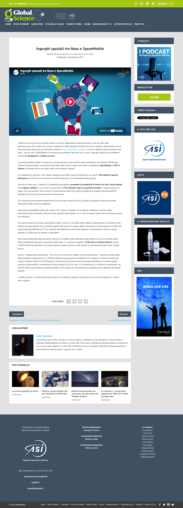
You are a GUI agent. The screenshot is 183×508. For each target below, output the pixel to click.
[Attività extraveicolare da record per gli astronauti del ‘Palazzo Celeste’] (84, 379)
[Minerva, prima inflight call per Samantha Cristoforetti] (55, 379)
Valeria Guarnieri (91, 448)
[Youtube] (153, 3)
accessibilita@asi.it (35, 488)
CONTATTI (35, 482)
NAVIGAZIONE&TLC (112, 505)
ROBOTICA (139, 24)
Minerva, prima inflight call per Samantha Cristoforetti (54, 392)
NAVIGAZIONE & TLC (102, 24)
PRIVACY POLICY (150, 505)
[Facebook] (136, 3)
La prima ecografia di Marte (25, 391)
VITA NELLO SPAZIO (54, 24)
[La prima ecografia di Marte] (25, 379)
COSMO (87, 24)
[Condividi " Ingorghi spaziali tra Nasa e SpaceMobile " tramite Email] (80, 301)
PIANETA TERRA (74, 24)
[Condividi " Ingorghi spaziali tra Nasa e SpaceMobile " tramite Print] (86, 301)
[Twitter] (142, 3)
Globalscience (20, 505)
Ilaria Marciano (63, 54)
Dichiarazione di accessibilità (35, 476)
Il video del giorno (79, 54)
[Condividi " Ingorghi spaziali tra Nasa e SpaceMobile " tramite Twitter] (74, 301)
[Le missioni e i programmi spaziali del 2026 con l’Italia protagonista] (114, 379)
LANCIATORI (37, 24)
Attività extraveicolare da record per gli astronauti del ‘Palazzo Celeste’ (84, 394)
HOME (8, 24)
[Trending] (10, 3)
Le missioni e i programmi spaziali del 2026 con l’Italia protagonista (114, 394)
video (90, 54)
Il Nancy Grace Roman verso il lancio (43, 3)
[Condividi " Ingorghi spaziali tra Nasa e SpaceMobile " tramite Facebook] (68, 301)
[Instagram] (147, 3)
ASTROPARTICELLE (123, 24)
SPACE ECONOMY (21, 24)
